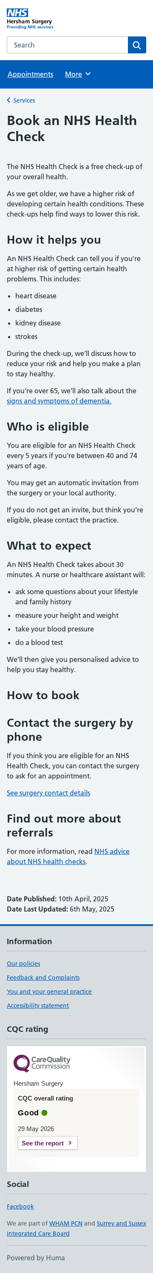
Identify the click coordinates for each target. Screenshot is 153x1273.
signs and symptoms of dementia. (59, 401)
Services (24, 100)
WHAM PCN (65, 1223)
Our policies (23, 963)
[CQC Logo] (42, 1064)
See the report (43, 1143)
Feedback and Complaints (43, 977)
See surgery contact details (48, 793)
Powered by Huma (36, 1258)
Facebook (20, 1206)
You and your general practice (49, 991)
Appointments (30, 74)
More (77, 74)
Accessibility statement (38, 1005)
